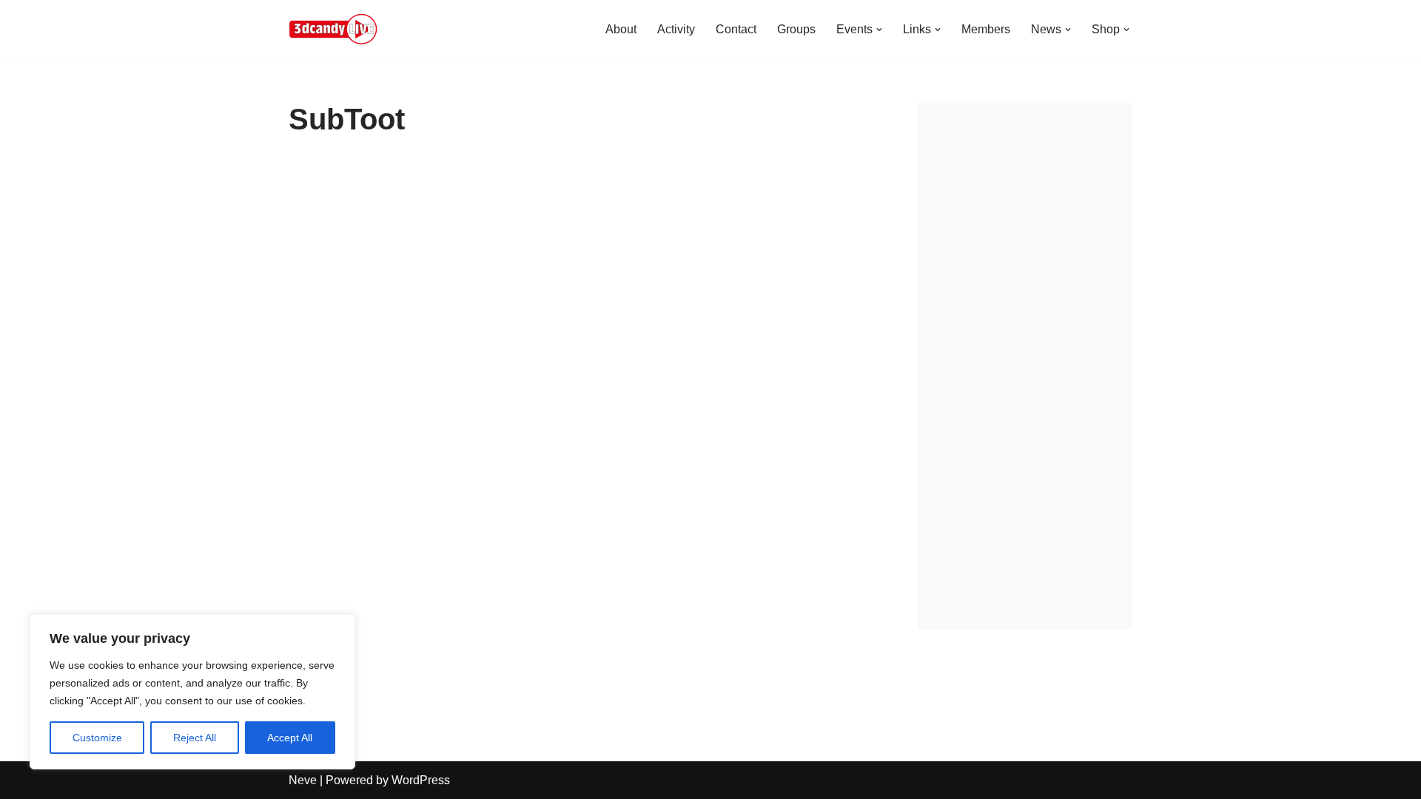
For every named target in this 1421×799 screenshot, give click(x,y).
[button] (879, 30)
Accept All (289, 738)
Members (985, 29)
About (620, 29)
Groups (796, 29)
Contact (736, 29)
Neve (303, 780)
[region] (192, 691)
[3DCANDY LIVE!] (333, 29)
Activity (676, 29)
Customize (97, 738)
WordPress (421, 780)
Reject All (194, 738)
